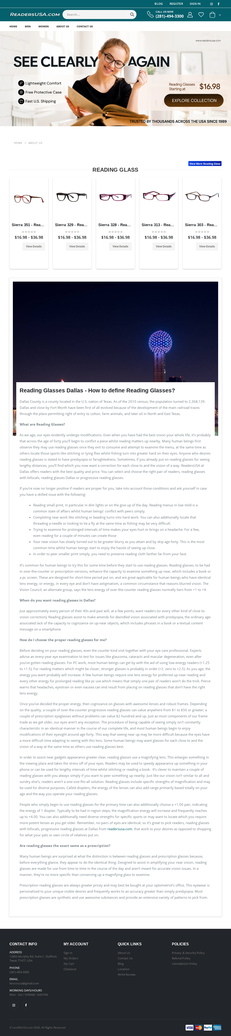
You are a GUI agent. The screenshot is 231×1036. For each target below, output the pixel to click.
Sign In (195, 4)
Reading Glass (115, 170)
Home (13, 26)
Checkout (70, 969)
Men (28, 26)
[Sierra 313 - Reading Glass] (159, 199)
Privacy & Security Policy (188, 953)
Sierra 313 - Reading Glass (166, 225)
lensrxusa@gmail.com (24, 983)
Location (124, 969)
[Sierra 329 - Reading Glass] (72, 199)
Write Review (126, 974)
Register (176, 4)
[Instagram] (13, 1005)
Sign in (68, 953)
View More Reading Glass (204, 163)
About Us (62, 26)
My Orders (71, 958)
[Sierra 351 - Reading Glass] (29, 199)
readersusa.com (119, 829)
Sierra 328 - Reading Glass (122, 225)
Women (43, 26)
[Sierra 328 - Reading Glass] (115, 199)
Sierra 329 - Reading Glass (79, 225)
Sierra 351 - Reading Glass (36, 225)
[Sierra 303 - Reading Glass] (202, 199)
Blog (159, 4)
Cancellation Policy (184, 964)
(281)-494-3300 (170, 16)
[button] (215, 16)
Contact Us (85, 26)
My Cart (69, 964)
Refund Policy (181, 958)
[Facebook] (26, 1005)
